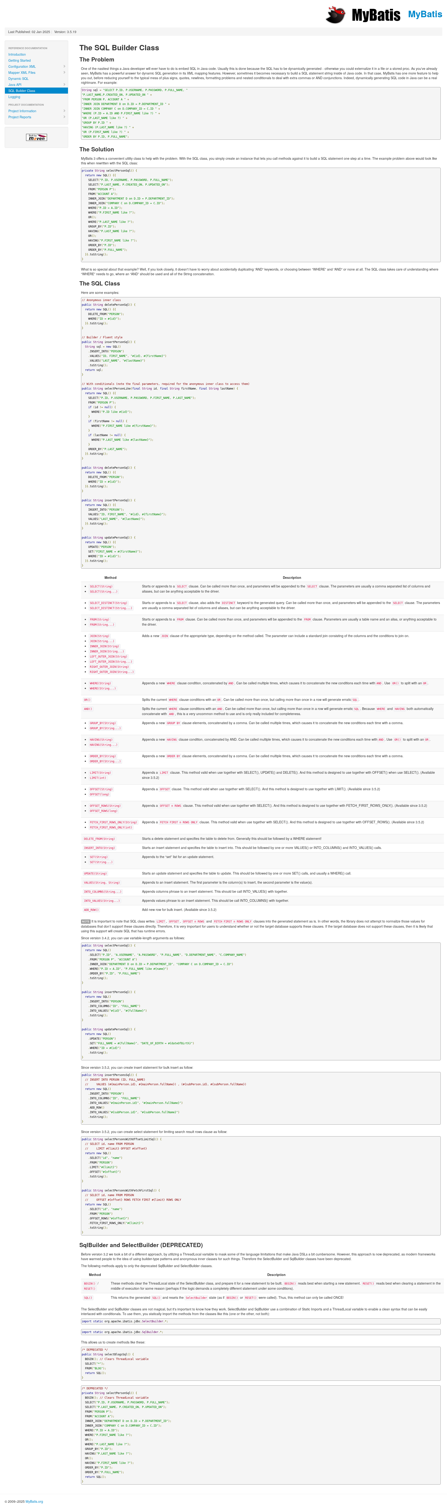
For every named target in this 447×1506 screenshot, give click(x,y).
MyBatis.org (34, 1501)
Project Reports (19, 117)
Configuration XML (22, 66)
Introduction (17, 54)
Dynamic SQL (18, 78)
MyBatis (424, 13)
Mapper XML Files (21, 72)
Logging (14, 96)
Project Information (22, 111)
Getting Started (19, 60)
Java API (14, 84)
